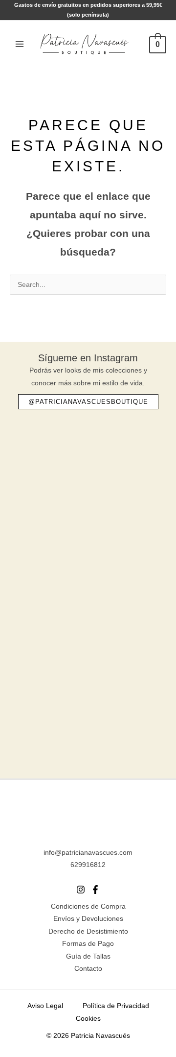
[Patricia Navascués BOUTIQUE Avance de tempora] (88, 628)
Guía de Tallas (88, 956)
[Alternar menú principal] (19, 43)
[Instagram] (80, 889)
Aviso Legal (45, 1006)
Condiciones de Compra (88, 906)
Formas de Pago (88, 943)
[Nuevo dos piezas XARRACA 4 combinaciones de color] (88, 712)
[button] (88, 401)
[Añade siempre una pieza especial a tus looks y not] (88, 544)
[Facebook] (95, 889)
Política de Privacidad (116, 1006)
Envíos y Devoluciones (88, 918)
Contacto (88, 968)
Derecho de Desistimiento (88, 931)
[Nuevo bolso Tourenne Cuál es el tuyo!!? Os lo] (88, 459)
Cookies (88, 1018)
